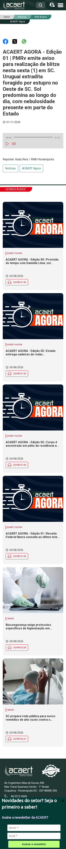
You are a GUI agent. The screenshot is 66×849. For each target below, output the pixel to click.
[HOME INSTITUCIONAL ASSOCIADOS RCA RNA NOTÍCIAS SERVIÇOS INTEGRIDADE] (60, 4)
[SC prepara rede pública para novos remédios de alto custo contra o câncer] (33, 681)
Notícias (10, 168)
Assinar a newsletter (34, 844)
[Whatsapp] (24, 41)
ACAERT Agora (17, 21)
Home (7, 17)
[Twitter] (15, 41)
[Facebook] (6, 41)
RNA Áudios (41, 17)
